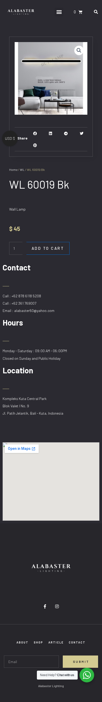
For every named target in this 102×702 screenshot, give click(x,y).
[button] (59, 12)
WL (22, 169)
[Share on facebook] (35, 133)
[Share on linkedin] (50, 133)
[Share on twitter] (81, 133)
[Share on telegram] (66, 133)
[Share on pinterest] (35, 145)
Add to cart (48, 248)
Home (13, 169)
